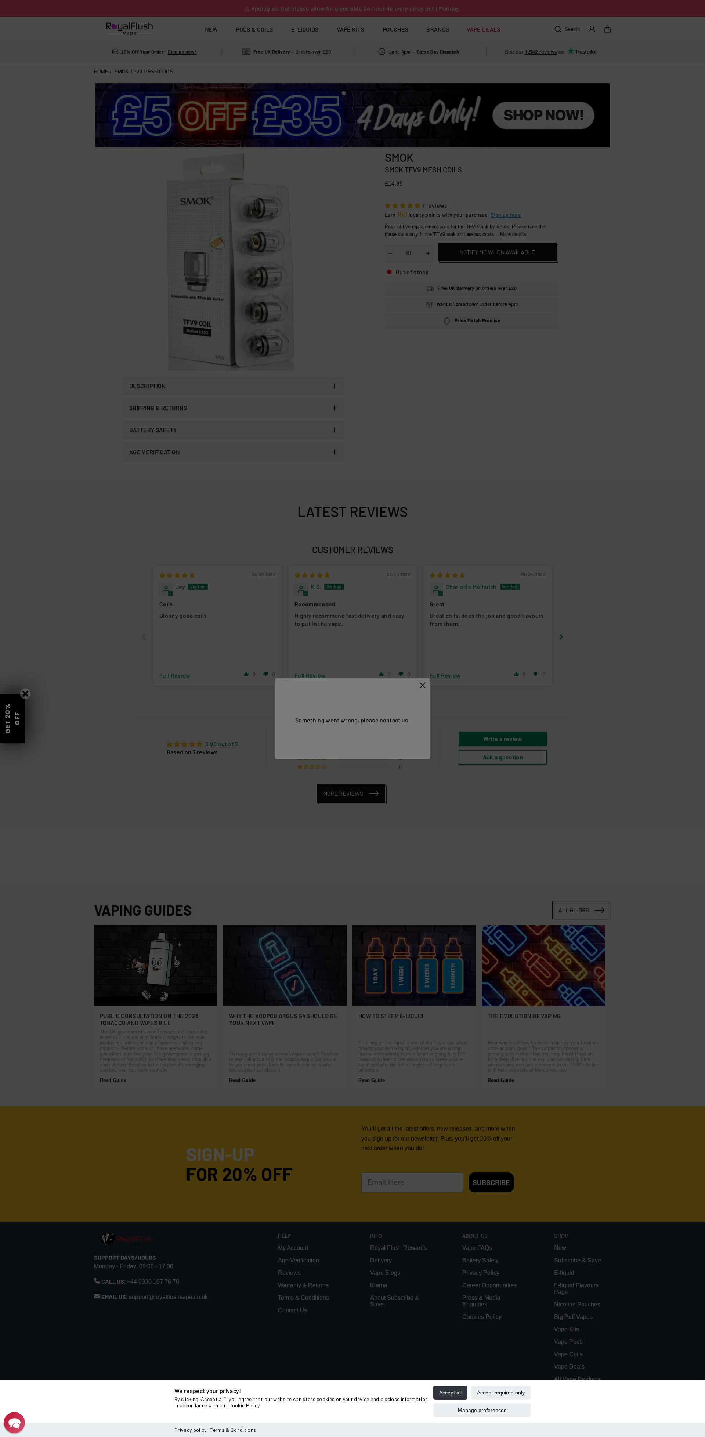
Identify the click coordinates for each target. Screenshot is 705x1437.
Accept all (450, 1393)
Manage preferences (482, 1410)
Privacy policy (190, 1430)
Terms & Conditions (233, 1430)
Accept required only (501, 1393)
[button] (14, 1422)
